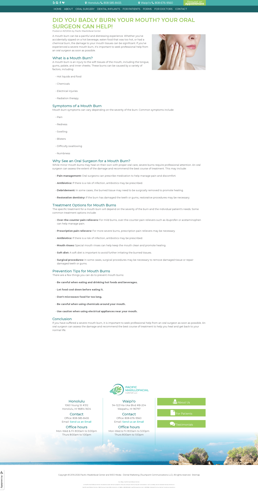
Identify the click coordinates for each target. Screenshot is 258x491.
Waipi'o (145, 2)
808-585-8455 (81, 418)
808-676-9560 (133, 418)
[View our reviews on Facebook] (60, 2)
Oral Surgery (85, 9)
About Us (183, 402)
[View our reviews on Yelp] (53, 2)
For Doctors (163, 9)
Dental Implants (108, 9)
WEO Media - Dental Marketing (124, 475)
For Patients (131, 9)
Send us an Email (80, 421)
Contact (181, 9)
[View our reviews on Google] (57, 2)
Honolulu (93, 2)
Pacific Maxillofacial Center (92, 475)
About (68, 9)
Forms (147, 9)
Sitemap (196, 475)
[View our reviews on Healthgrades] (63, 2)
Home (57, 9)
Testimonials (184, 424)
